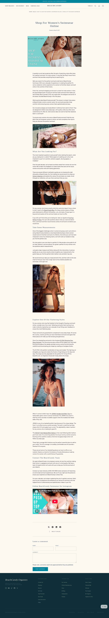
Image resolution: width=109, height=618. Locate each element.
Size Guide (40, 596)
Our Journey (64, 582)
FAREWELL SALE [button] (35, 6)
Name (34, 545)
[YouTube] (9, 588)
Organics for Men (89, 596)
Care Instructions (42, 599)
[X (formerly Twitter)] (17, 588)
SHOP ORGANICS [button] (9, 6)
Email (57, 545)
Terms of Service (90, 612)
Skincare (87, 588)
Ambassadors (65, 593)
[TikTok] (11, 588)
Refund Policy (72, 612)
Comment (35, 552)
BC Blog (63, 591)
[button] (90, 6)
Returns (40, 588)
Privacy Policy (81, 612)
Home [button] (30, 11)
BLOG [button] (27, 6)
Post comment (40, 569)
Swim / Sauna (88, 582)
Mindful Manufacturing (66, 585)
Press (63, 588)
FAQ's (39, 602)
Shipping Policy (100, 612)
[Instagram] (6, 588)
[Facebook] (14, 588)
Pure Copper (88, 591)
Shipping (40, 585)
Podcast (63, 596)
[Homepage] (54, 6)
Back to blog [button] (56, 531)
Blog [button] (34, 11)
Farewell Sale (88, 585)
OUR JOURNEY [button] (20, 6)
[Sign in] (99, 6)
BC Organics (88, 593)
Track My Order (41, 593)
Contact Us (40, 582)
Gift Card (40, 591)
